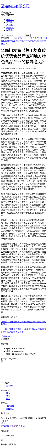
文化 (8, 396)
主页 (14, 38)
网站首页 (10, 20)
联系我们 (10, 30)
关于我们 (10, 22)
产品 (8, 399)
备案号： (7, 421)
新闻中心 (10, 28)
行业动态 (10, 409)
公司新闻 (10, 406)
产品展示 (10, 25)
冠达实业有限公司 (15, 6)
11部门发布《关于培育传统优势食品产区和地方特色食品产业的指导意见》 (24, 41)
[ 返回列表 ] (6, 336)
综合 (8, 393)
